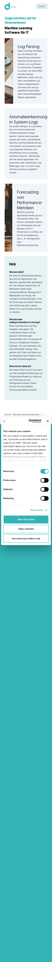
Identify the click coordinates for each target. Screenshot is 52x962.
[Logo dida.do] (10, 6)
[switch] (44, 480)
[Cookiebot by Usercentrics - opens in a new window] (30, 421)
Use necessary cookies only (26, 538)
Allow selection (26, 529)
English (41, 6)
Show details (36, 510)
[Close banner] (48, 421)
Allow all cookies (26, 519)
